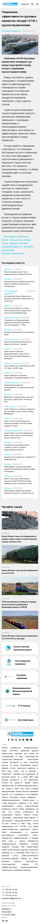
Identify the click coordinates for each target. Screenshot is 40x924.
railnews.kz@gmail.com (11, 898)
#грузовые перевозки (16, 236)
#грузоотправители (13, 253)
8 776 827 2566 (8, 915)
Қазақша (25, 4)
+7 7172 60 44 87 (9, 895)
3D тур (5, 921)
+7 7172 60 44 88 (9, 892)
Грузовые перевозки (11, 31)
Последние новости (13, 263)
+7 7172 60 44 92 (9, 889)
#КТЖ (5, 240)
